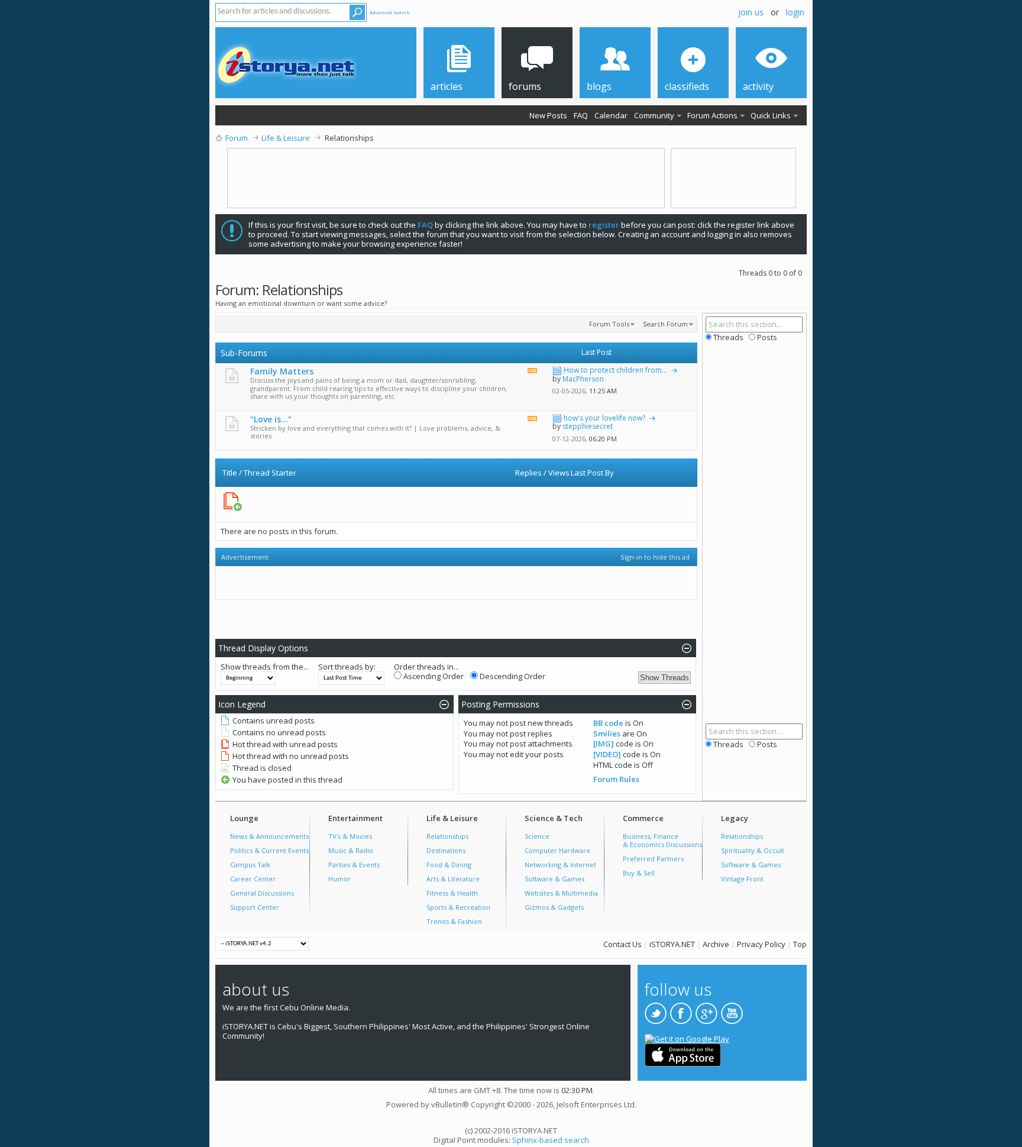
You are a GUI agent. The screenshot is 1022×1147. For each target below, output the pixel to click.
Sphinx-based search (550, 1140)
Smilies (606, 733)
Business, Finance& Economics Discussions (662, 840)
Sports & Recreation (458, 907)
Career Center (253, 878)
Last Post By (592, 472)
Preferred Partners (653, 858)
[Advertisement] (450, 504)
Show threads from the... (265, 666)
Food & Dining (448, 864)
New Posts (548, 115)
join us (751, 12)
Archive (716, 944)
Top (800, 944)
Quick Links (771, 115)
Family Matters (281, 371)
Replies (528, 472)
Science (537, 836)
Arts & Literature (453, 878)
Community (654, 115)
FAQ (581, 115)
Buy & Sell (639, 872)
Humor (339, 878)
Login (795, 12)
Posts (766, 337)
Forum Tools (609, 323)
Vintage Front (742, 878)
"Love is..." (271, 419)
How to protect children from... (615, 370)
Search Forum (665, 323)
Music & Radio (350, 850)
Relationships (447, 836)
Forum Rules (616, 779)
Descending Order (511, 676)
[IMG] (603, 743)
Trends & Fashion (454, 921)
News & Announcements (269, 836)
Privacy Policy (761, 944)
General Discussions (262, 892)
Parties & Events (354, 864)
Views (559, 472)
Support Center (254, 907)
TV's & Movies (350, 836)
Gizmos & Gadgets (554, 907)
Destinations (445, 850)
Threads (727, 337)
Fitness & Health (452, 892)
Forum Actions (712, 115)
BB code (608, 723)
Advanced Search (390, 12)
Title (229, 472)
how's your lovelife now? (604, 418)
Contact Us (622, 944)
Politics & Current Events (269, 850)
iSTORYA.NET (672, 944)
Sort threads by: (347, 666)
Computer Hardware (557, 850)
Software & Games (554, 878)
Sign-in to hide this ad (655, 557)
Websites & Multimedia (561, 892)
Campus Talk (250, 864)
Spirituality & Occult (752, 850)
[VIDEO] (607, 754)
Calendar (611, 115)
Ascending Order (433, 676)
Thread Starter (270, 472)
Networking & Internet (560, 864)
